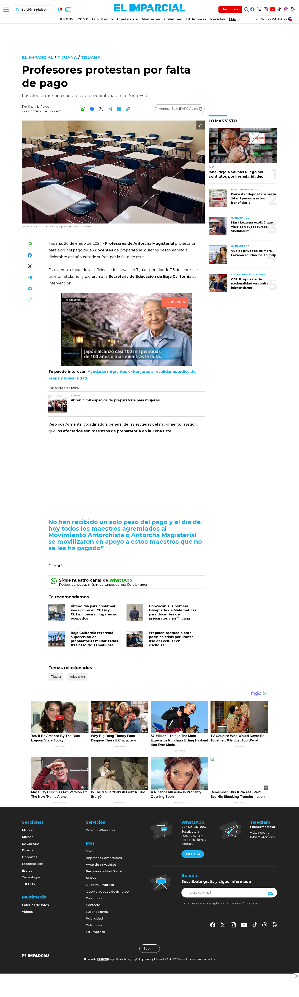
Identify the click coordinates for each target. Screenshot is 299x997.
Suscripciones (97, 912)
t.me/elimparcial (262, 827)
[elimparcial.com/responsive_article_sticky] (296, 975)
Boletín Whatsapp (100, 830)
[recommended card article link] (57, 404)
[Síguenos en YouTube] (272, 8)
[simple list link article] (243, 147)
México (27, 830)
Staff (89, 851)
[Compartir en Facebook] (92, 109)
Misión (91, 878)
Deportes (29, 857)
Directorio (94, 898)
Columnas (173, 19)
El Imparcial (37, 57)
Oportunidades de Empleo (107, 891)
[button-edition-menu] (257, 18)
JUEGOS (66, 19)
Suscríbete (230, 9)
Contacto (93, 905)
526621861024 (193, 827)
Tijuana (67, 57)
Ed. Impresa (196, 19)
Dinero (27, 850)
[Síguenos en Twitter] (259, 8)
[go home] (36, 955)
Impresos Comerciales (104, 858)
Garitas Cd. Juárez (274, 19)
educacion (77, 676)
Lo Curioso (30, 843)
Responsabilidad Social (104, 871)
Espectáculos (33, 864)
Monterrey (151, 19)
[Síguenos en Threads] (286, 8)
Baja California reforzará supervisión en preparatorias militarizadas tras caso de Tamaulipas (94, 639)
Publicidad (94, 918)
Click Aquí (193, 854)
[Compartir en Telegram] (110, 109)
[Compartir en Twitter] (101, 109)
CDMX (82, 19)
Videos (27, 912)
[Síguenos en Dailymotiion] (274, 924)
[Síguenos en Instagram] (265, 8)
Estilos (27, 870)
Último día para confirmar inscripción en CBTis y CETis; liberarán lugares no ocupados (94, 612)
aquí (143, 584)
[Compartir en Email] (119, 109)
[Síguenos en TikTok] (279, 8)
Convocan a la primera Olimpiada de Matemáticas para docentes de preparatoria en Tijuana (172, 612)
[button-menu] (6, 9)
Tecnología (31, 877)
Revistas (217, 19)
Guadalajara (127, 19)
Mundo (28, 837)
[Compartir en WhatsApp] (83, 109)
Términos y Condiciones (242, 903)
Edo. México (102, 19)
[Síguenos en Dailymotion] (292, 8)
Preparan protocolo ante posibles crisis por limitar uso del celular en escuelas (171, 639)
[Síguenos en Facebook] (252, 8)
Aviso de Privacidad (101, 864)
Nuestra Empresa (100, 885)
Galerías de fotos (35, 905)
